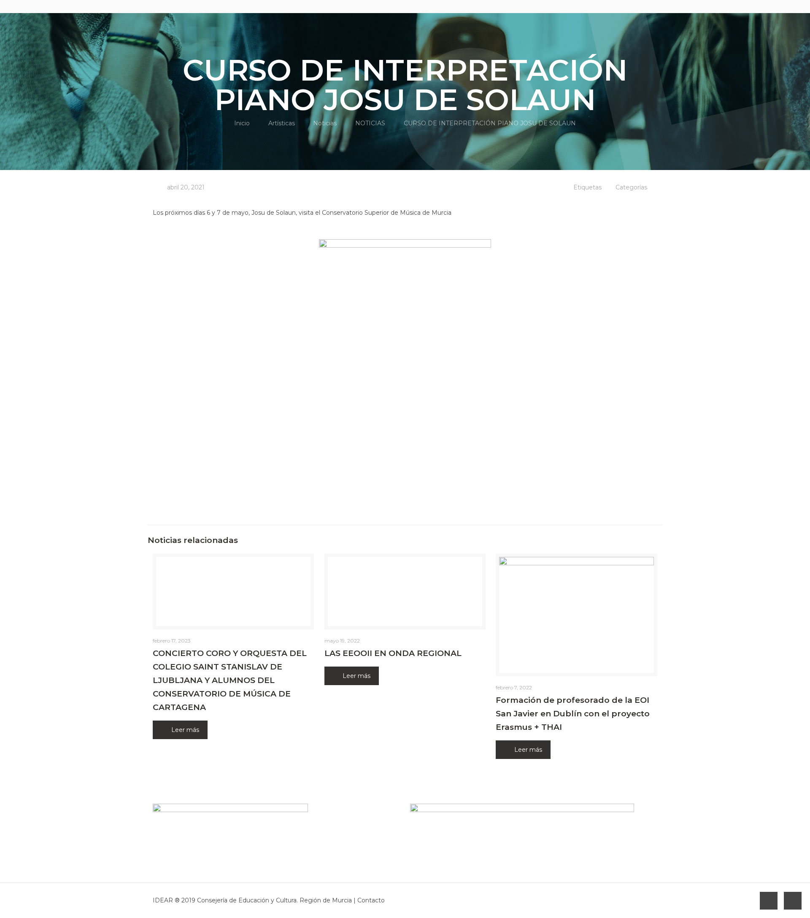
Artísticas (281, 123)
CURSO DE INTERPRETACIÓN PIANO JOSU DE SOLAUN (490, 123)
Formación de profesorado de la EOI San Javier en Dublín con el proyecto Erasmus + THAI (573, 713)
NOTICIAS (370, 123)
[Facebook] (630, 6)
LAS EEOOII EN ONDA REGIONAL (393, 653)
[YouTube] (641, 6)
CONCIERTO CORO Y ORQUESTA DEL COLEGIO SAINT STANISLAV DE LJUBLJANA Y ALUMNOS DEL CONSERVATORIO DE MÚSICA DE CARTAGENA (230, 680)
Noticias (325, 123)
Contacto (371, 900)
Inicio (242, 123)
